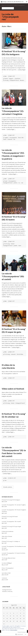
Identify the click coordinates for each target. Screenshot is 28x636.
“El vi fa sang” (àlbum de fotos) (8, 558)
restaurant (9, 139)
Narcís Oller (21, 137)
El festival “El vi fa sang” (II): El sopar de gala (11, 526)
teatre (19, 245)
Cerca (13, 8)
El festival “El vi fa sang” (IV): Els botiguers (11, 500)
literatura (22, 80)
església (6, 137)
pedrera (15, 182)
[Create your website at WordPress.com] (14, 1)
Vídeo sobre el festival (13, 388)
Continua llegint (11, 129)
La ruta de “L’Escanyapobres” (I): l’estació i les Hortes (13, 553)
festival (12, 243)
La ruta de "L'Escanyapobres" (10, 17)
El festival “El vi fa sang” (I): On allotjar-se (11, 541)
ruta (14, 139)
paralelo (15, 245)
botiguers (11, 78)
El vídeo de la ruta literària (7, 531)
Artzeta (6, 78)
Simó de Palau (20, 354)
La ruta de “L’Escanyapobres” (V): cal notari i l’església (13, 111)
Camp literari (17, 78)
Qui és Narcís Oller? (6, 573)
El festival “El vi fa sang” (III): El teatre (10, 516)
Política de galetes (13, 630)
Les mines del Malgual (7, 563)
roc (19, 182)
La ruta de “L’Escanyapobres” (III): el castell (13, 276)
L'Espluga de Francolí (14, 80)
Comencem (4, 578)
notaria (4, 139)
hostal (6, 181)
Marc (6, 76)
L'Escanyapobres (13, 137)
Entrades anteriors (7, 487)
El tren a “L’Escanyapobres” (8, 568)
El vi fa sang (5, 80)
